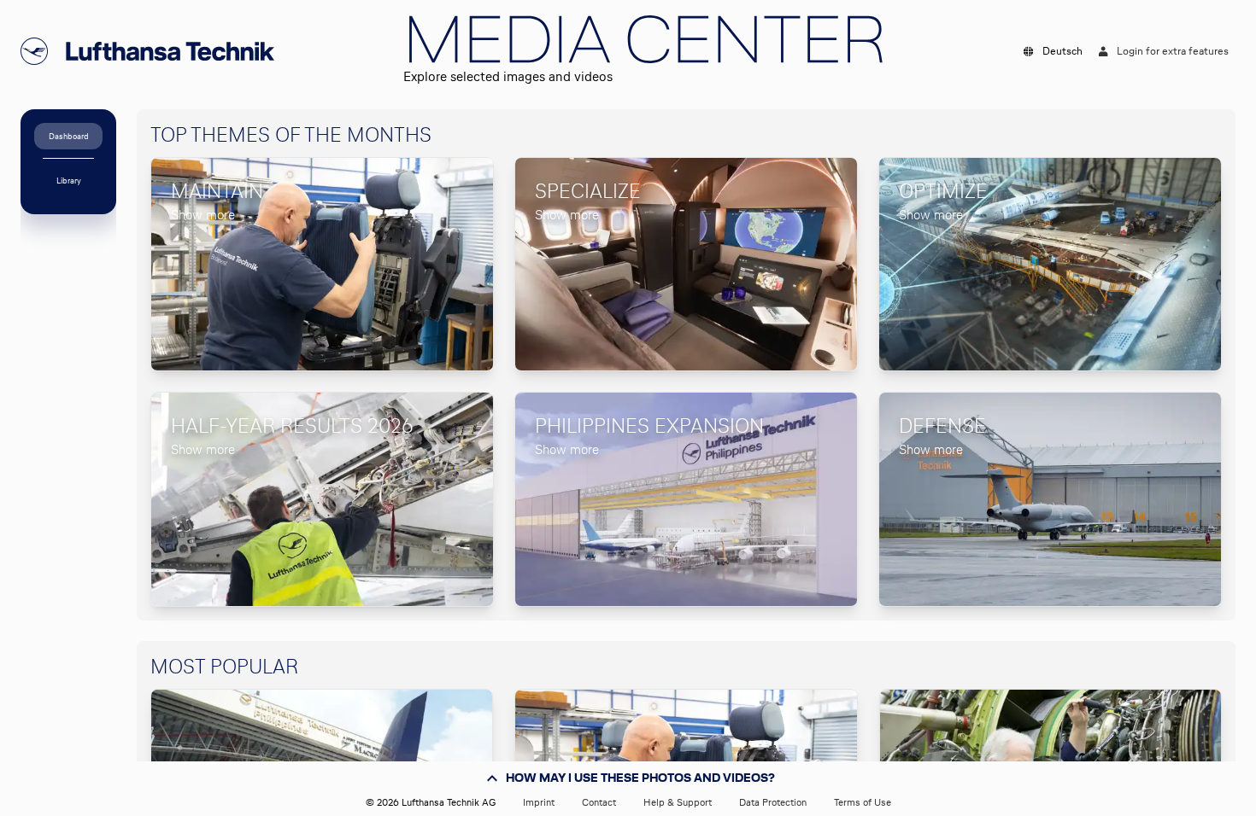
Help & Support (677, 802)
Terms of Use (862, 802)
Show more (203, 215)
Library (68, 180)
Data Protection (773, 802)
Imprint (539, 802)
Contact (599, 802)
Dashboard (69, 136)
